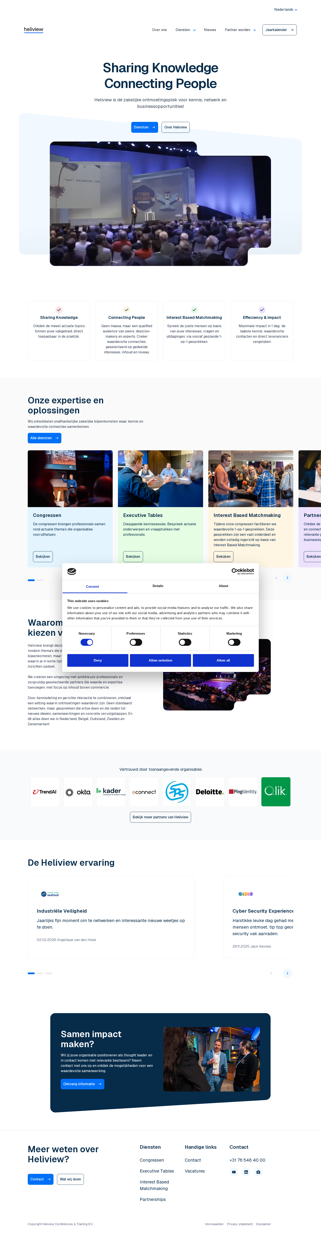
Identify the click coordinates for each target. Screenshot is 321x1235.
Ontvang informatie (79, 1084)
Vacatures (195, 1171)
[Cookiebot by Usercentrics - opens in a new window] (235, 571)
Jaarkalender (276, 30)
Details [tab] (158, 586)
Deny (98, 660)
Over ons (159, 30)
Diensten (183, 30)
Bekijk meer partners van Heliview (160, 817)
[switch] (136, 642)
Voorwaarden (214, 1224)
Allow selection (161, 660)
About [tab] (223, 586)
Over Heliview (175, 127)
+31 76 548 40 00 (247, 1160)
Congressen (152, 1160)
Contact (37, 1179)
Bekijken (43, 556)
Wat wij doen (70, 1179)
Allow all (223, 660)
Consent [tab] (92, 586)
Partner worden (237, 30)
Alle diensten (41, 438)
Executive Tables (157, 1171)
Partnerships (153, 1199)
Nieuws (210, 30)
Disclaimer (263, 1224)
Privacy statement (240, 1224)
